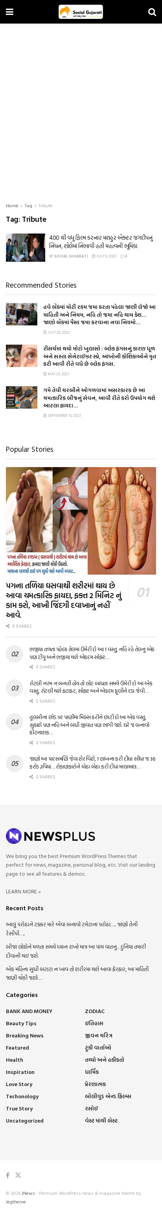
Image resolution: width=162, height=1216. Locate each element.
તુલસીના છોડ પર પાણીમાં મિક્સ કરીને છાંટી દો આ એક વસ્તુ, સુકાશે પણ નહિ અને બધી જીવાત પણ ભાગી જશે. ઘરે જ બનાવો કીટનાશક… (89, 724)
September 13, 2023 (64, 415)
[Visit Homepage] (81, 12)
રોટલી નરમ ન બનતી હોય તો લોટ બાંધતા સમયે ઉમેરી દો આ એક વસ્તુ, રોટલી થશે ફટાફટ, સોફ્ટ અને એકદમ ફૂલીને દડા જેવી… (91, 687)
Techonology (22, 1096)
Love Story (19, 1084)
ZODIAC (95, 1011)
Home (12, 205)
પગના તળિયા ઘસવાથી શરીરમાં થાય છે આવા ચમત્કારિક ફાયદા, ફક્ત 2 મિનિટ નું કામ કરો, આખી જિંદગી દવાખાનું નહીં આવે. (63, 600)
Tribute (46, 205)
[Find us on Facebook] (7, 1175)
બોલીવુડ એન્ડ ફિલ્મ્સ (108, 1096)
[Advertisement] (81, 108)
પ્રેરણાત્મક (95, 1084)
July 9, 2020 (106, 256)
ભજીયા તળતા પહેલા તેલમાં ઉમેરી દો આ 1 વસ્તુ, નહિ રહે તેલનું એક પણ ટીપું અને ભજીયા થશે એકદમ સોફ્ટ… (92, 653)
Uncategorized (25, 1120)
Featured (17, 1047)
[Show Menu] (9, 12)
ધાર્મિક (92, 1072)
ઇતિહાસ (94, 1023)
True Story (19, 1108)
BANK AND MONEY (29, 1011)
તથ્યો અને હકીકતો (104, 1059)
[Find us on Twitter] (18, 1175)
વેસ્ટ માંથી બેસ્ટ (101, 1120)
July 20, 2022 (58, 332)
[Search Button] (152, 12)
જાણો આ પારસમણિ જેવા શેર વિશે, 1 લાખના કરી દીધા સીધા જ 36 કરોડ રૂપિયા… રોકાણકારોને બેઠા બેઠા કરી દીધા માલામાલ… (92, 762)
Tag (28, 205)
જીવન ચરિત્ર (98, 1035)
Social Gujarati (71, 256)
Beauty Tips (21, 1023)
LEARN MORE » (23, 891)
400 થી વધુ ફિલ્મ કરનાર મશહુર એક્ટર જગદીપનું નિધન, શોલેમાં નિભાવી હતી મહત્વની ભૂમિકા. (101, 241)
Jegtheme (16, 1201)
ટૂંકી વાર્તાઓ (98, 1047)
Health (14, 1059)
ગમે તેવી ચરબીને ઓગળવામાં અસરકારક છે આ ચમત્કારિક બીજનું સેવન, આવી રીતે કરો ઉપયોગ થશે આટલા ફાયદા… (99, 397)
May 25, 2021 (58, 374)
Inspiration (20, 1072)
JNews (28, 1192)
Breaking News (25, 1035)
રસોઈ (91, 1108)
